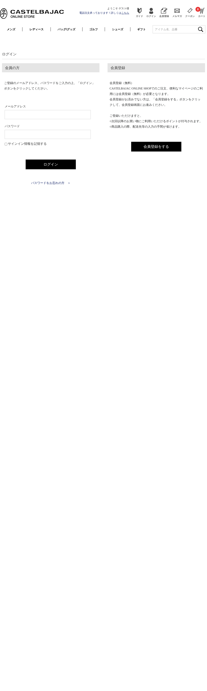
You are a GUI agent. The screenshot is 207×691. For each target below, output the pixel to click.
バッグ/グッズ (66, 29)
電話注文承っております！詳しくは (104, 12)
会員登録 (164, 16)
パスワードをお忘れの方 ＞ (51, 183)
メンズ (11, 29)
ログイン (151, 16)
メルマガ (177, 16)
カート (201, 12)
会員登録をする (156, 147)
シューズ (117, 29)
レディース (37, 29)
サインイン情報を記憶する (27, 143)
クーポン (190, 16)
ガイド (139, 16)
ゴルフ (93, 29)
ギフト (141, 29)
